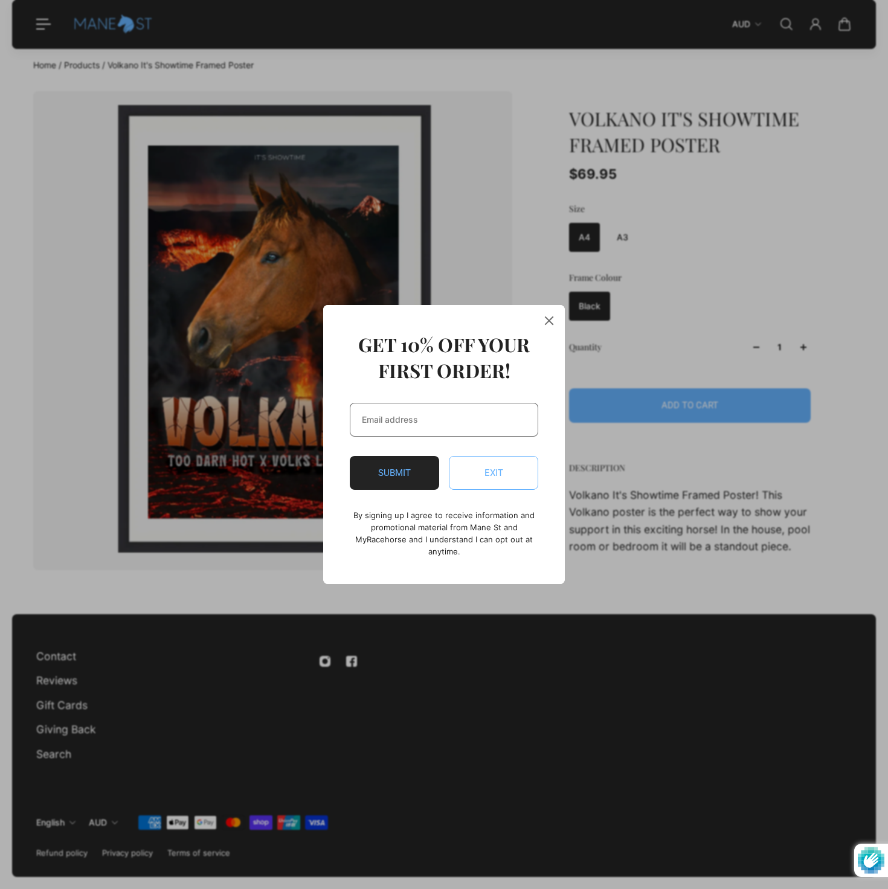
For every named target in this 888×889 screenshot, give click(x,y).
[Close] (549, 321)
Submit (394, 472)
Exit (493, 472)
